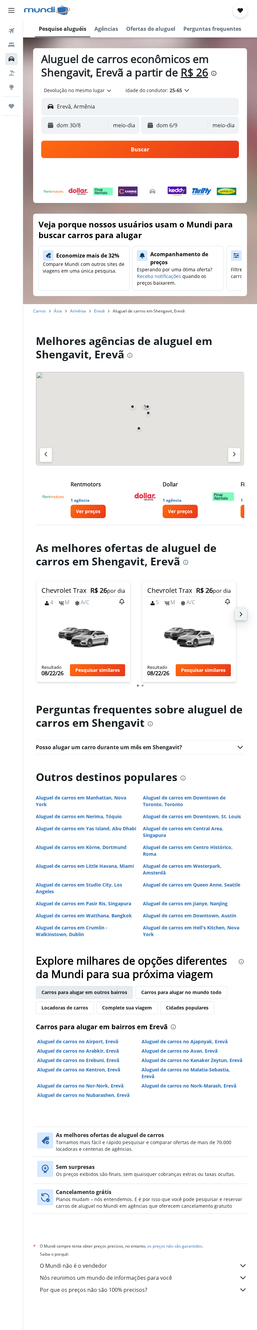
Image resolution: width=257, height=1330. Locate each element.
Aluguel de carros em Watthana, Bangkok (84, 915)
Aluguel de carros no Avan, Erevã (180, 1051)
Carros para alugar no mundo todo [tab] (181, 992)
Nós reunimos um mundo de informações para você (106, 1277)
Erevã (99, 311)
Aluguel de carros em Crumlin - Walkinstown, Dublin (71, 930)
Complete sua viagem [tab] (127, 1007)
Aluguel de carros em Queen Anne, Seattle (191, 885)
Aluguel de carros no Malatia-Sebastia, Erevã (186, 1072)
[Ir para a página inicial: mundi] (47, 10)
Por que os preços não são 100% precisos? (93, 1289)
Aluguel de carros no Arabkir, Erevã (78, 1051)
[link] (88, 511)
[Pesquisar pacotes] (11, 73)
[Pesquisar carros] (11, 59)
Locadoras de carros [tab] (64, 1007)
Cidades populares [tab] (187, 1007)
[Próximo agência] (234, 455)
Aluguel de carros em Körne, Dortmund (81, 847)
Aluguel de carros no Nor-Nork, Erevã (80, 1085)
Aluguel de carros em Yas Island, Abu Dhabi (86, 828)
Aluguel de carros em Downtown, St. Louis (192, 816)
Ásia (58, 311)
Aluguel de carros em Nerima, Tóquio (79, 816)
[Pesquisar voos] (11, 31)
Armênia (78, 311)
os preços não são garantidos (174, 1246)
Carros (39, 311)
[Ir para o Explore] (11, 87)
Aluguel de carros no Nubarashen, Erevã (83, 1095)
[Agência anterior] (46, 455)
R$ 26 (194, 72)
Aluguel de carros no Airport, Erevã (77, 1041)
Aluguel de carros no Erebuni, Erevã (78, 1060)
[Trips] (11, 106)
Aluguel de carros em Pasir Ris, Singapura (83, 903)
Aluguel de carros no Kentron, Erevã (78, 1069)
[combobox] (78, 90)
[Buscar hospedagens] (11, 45)
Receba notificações (159, 276)
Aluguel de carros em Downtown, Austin (189, 915)
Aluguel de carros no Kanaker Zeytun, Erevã (192, 1060)
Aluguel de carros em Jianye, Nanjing (185, 903)
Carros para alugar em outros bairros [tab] (84, 992)
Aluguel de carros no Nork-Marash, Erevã (189, 1085)
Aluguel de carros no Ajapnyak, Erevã (185, 1041)
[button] (11, 10)
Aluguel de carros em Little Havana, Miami (85, 866)
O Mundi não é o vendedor (73, 1265)
